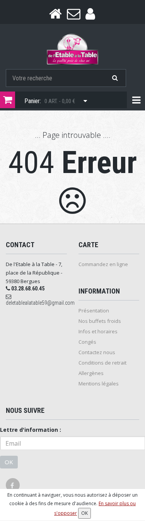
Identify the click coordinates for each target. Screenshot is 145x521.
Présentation (93, 310)
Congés (87, 341)
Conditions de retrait (102, 362)
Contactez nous (96, 352)
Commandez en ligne (103, 264)
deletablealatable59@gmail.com (36, 303)
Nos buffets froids (99, 320)
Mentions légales (98, 383)
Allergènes (91, 373)
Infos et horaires (98, 331)
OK (9, 462)
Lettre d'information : (30, 429)
